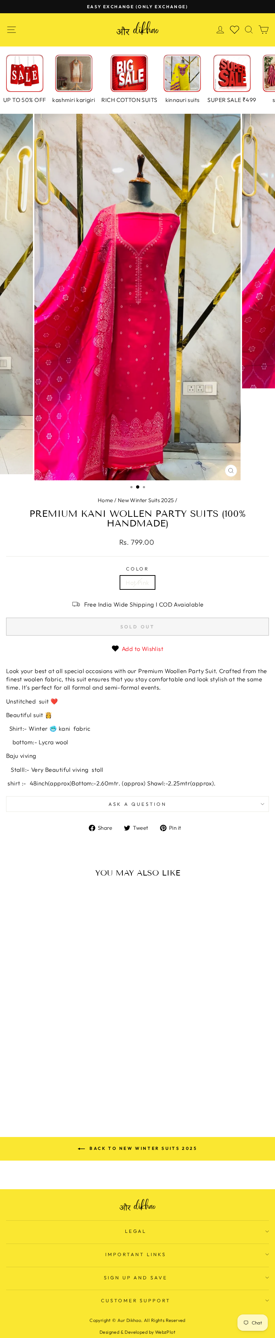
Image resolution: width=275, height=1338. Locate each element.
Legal (136, 1231)
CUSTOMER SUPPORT (136, 1300)
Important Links (135, 1254)
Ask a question (137, 804)
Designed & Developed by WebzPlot (137, 1332)
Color (137, 569)
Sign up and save (136, 1277)
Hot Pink (137, 582)
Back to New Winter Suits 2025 (143, 1148)
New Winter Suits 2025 (146, 500)
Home (105, 500)
